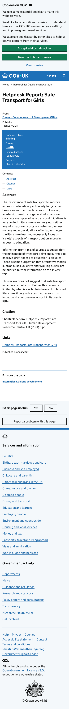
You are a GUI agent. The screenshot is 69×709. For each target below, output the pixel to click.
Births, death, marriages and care (24, 462)
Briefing (10, 138)
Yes (38, 408)
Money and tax (12, 533)
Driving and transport (16, 501)
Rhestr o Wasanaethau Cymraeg (23, 649)
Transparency (11, 606)
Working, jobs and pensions (20, 553)
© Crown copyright (34, 700)
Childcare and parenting (18, 475)
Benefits (7, 456)
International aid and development (22, 381)
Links (9, 188)
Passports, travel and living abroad (25, 540)
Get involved (10, 619)
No (53, 408)
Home (5, 84)
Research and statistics (17, 593)
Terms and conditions (16, 644)
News (6, 580)
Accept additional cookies (34, 48)
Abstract (11, 178)
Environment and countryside (21, 520)
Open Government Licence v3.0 (23, 670)
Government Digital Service (20, 654)
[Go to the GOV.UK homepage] (15, 76)
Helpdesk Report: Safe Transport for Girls (29, 345)
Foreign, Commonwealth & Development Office (29, 117)
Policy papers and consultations (23, 600)
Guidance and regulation (18, 587)
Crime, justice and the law (19, 488)
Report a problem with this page (34, 421)
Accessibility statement (17, 639)
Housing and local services (19, 527)
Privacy (17, 634)
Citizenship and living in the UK (22, 482)
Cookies (30, 634)
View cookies (34, 65)
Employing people (14, 514)
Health (10, 147)
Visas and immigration (16, 546)
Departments (11, 574)
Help (5, 634)
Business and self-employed (20, 469)
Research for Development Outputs (32, 84)
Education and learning (17, 508)
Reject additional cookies (34, 57)
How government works (18, 613)
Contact (41, 639)
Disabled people (13, 495)
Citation (11, 183)
